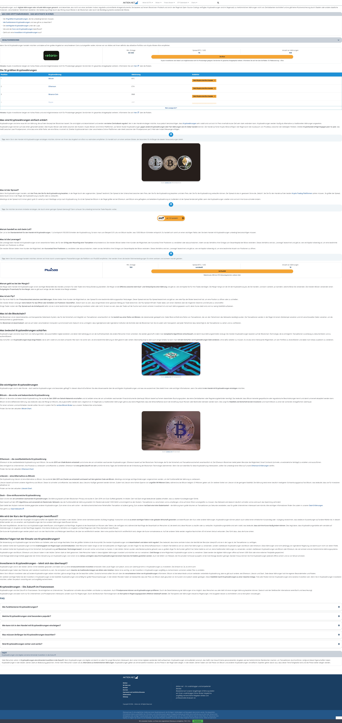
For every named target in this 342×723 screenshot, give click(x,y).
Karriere (125, 690)
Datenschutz (127, 694)
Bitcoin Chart (26, 409)
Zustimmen (197, 721)
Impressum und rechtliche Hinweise (134, 692)
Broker (158, 2)
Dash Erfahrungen (316, 505)
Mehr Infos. (187, 721)
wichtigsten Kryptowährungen (17, 26)
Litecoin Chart (26, 488)
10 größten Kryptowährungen (17, 19)
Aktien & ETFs (146, 2)
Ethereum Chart (28, 469)
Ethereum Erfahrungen (260, 466)
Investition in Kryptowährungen (26, 32)
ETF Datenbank (182, 2)
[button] (171, 218)
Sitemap (125, 697)
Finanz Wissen (168, 2)
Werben (125, 683)
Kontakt (125, 687)
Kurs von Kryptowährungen (22, 29)
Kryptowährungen (189, 123)
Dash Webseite (16, 509)
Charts (193, 2)
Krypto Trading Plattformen (302, 193)
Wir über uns (126, 685)
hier (135, 66)
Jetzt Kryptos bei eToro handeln (203, 80)
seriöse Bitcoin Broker (65, 405)
